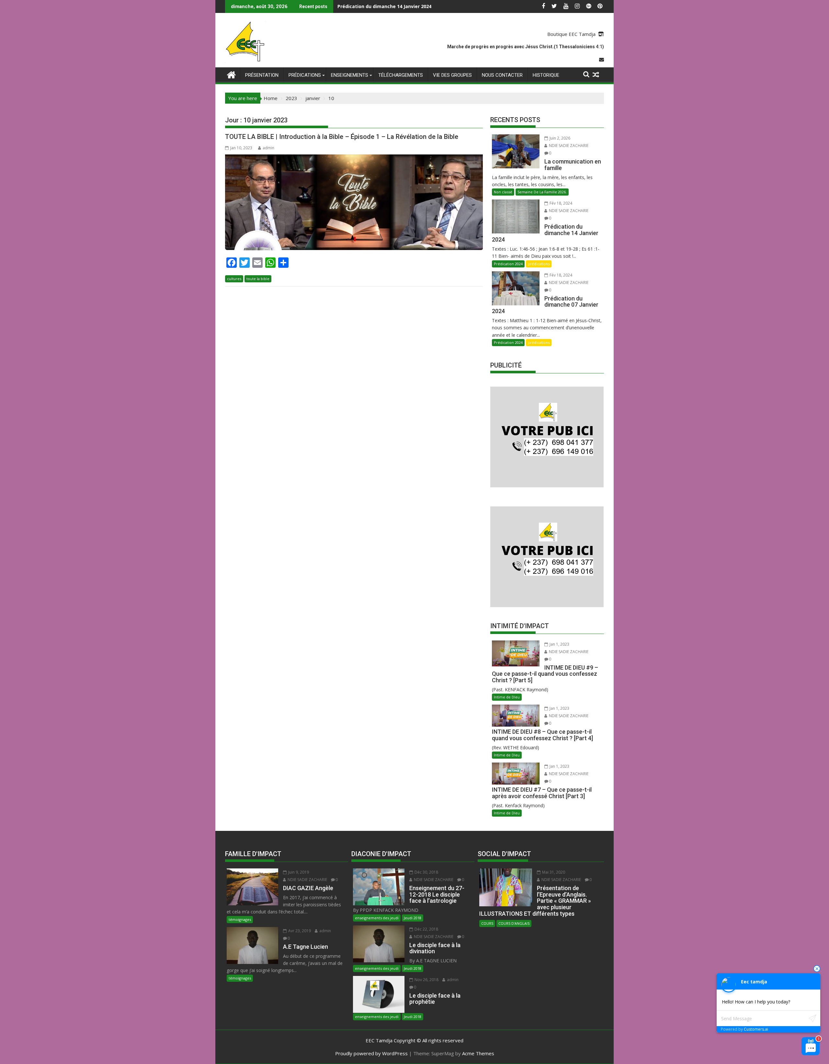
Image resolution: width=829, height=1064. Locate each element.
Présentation (261, 75)
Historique (546, 75)
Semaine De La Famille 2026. (542, 191)
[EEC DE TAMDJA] (231, 74)
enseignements (349, 75)
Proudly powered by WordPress (371, 1053)
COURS (487, 923)
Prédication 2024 (508, 263)
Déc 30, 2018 (426, 872)
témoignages (240, 919)
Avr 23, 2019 (299, 931)
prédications (305, 75)
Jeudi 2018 (412, 917)
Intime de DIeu (507, 697)
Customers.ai (756, 1029)
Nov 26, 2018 (426, 979)
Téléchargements (400, 75)
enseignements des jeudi (377, 917)
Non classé (503, 191)
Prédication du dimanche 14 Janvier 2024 (384, 6)
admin (268, 148)
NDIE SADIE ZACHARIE (568, 145)
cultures (234, 278)
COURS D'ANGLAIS (513, 923)
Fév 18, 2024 (560, 203)
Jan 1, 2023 (559, 644)
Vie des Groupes (452, 75)
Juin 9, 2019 (298, 872)
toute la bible (257, 278)
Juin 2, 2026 (559, 138)
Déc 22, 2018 (426, 929)
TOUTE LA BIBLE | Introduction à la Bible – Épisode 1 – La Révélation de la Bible (341, 137)
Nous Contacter (502, 75)
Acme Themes (478, 1053)
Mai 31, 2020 (553, 872)
